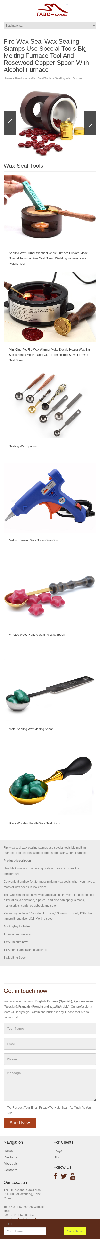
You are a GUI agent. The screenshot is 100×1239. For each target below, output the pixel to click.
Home (8, 78)
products (21, 78)
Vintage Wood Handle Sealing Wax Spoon (37, 634)
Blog (57, 1157)
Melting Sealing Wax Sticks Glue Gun (33, 540)
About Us (11, 1163)
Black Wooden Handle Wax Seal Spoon (35, 823)
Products (10, 1157)
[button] (10, 123)
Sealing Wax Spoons (23, 446)
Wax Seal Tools (41, 78)
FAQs (58, 1151)
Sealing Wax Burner (68, 78)
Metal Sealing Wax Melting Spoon (31, 729)
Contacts (10, 1170)
